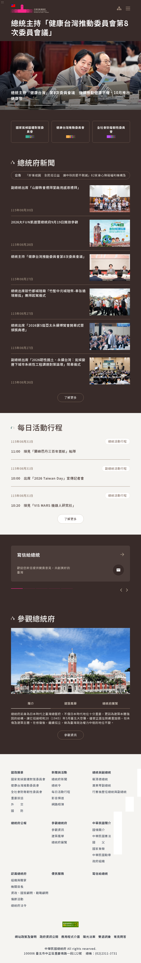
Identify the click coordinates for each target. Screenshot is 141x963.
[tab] (31, 703)
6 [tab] (117, 105)
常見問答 (120, 936)
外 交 (17, 804)
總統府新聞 (59, 779)
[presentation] (24, 105)
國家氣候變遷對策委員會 (28, 779)
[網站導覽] (119, 8)
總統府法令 (19, 905)
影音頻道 (58, 798)
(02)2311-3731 (106, 953)
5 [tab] (99, 105)
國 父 (98, 842)
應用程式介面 (70, 936)
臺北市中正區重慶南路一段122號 (59, 953)
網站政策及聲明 (26, 936)
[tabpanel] (70, 63)
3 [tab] (61, 105)
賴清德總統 (100, 779)
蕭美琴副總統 (101, 785)
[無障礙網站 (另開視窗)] (70, 924)
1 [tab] (24, 105)
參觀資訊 (58, 829)
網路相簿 (58, 804)
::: (2, 2)
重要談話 (17, 798)
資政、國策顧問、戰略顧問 (29, 893)
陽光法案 (89, 936)
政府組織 (98, 861)
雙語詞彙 (104, 936)
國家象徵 (98, 848)
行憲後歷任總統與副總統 (109, 792)
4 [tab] (80, 105)
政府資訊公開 (49, 936)
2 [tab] (42, 105)
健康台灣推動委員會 (25, 785)
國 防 (17, 810)
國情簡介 (98, 829)
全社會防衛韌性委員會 (26, 792)
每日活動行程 (61, 792)
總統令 (56, 785)
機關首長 (17, 886)
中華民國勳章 (101, 855)
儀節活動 (17, 899)
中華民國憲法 (101, 836)
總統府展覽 (59, 842)
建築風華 (58, 836)
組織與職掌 (19, 880)
